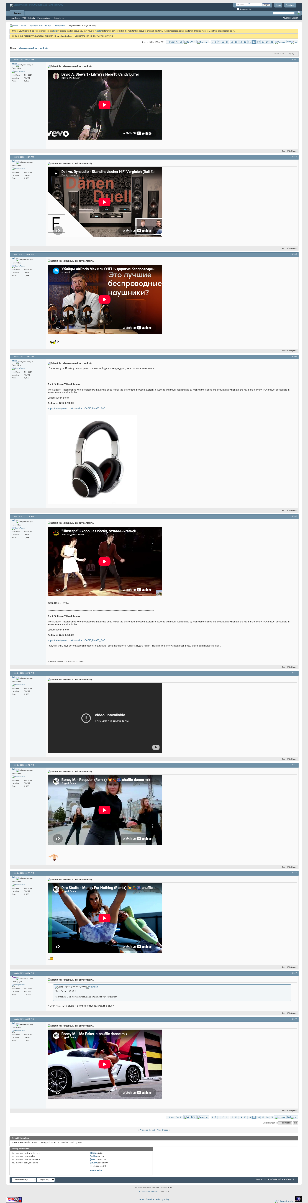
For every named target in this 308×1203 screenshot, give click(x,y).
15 (245, 42)
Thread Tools (279, 54)
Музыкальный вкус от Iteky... (34, 48)
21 (272, 42)
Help (278, 5)
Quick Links (59, 18)
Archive (287, 1179)
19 (263, 42)
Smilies (93, 1156)
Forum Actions (43, 18)
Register (290, 5)
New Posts (15, 18)
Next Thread (162, 1130)
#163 (294, 254)
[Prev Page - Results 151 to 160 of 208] (202, 41)
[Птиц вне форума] (18, 985)
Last (289, 41)
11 (227, 42)
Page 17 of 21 (175, 42)
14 (240, 42)
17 (254, 42)
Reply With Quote (289, 151)
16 (249, 42)
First (193, 41)
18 (258, 42)
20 (267, 42)
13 (236, 42)
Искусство (60, 26)
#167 (294, 765)
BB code (94, 1153)
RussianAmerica (275, 1179)
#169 (294, 973)
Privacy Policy (162, 1199)
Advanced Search (290, 18)
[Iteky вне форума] (18, 71)
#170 (294, 1019)
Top (295, 1123)
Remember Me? (246, 9)
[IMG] (92, 1159)
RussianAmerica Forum (148, 1192)
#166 (294, 673)
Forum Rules (96, 1170)
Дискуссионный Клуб (40, 26)
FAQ (24, 18)
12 (231, 42)
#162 (294, 157)
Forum (17, 13)
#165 (294, 516)
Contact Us (261, 1179)
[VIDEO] (93, 1163)
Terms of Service (146, 1199)
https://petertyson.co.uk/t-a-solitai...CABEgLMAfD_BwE (76, 408)
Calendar (31, 18)
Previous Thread (147, 1130)
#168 (294, 873)
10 (223, 42)
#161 (294, 59)
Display (291, 54)
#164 (294, 356)
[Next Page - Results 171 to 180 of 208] (280, 41)
